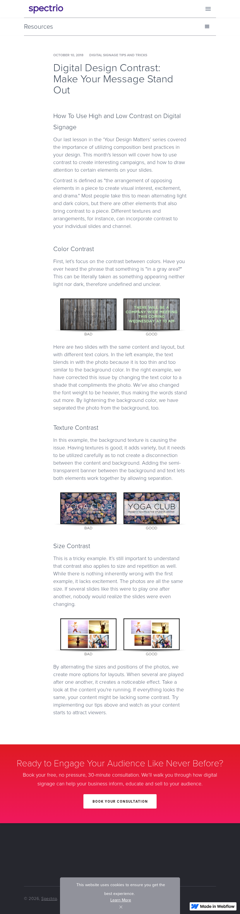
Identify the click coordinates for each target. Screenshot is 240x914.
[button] (208, 9)
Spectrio (49, 898)
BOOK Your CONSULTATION (120, 801)
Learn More (120, 900)
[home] (46, 9)
